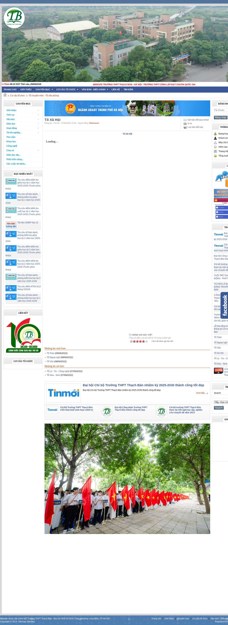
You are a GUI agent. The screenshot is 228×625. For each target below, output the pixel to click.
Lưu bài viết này (195, 127)
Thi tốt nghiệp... (14, 132)
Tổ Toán (51, 353)
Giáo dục (10, 124)
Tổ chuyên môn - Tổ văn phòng (44, 95)
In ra (190, 123)
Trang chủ (156, 618)
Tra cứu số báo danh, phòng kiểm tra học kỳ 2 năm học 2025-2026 (28, 278)
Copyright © (6, 621)
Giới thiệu (26, 89)
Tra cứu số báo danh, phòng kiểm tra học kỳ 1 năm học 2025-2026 (28, 298)
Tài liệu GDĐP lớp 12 (27, 222)
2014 (14, 621)
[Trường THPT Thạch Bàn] (23, 352)
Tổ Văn (50, 361)
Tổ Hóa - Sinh (53, 375)
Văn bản (10, 119)
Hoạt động (11, 128)
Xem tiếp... (201, 393)
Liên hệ (116, 89)
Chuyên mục (42, 89)
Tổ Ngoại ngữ (53, 357)
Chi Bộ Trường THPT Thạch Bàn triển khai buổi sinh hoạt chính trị (76, 408)
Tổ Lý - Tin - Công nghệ (58, 371)
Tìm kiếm (128, 89)
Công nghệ (11, 146)
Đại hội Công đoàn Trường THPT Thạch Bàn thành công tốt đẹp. (131, 408)
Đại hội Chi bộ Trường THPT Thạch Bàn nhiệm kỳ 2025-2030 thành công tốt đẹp (143, 385)
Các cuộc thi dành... (16, 164)
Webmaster (94, 123)
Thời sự (10, 115)
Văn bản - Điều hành (93, 89)
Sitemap (22, 621)
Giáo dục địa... (13, 155)
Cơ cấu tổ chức (66, 89)
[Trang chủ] (5, 95)
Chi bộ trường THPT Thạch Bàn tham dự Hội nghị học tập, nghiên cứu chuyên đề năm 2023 (185, 410)
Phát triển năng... (14, 159)
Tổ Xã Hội (219, 353)
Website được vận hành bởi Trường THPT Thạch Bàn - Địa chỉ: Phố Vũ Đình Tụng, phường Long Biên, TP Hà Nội (55, 618)
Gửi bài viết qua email (198, 120)
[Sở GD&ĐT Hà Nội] (127, 115)
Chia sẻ (10, 150)
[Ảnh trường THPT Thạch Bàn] (127, 533)
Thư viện (10, 137)
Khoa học (11, 141)
